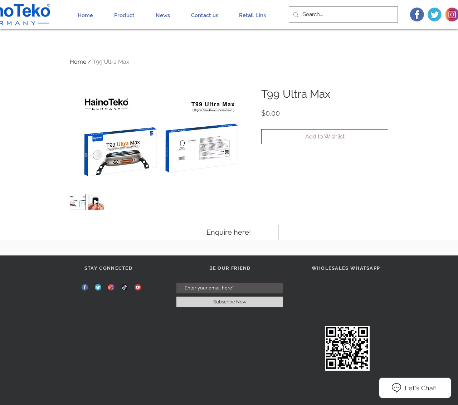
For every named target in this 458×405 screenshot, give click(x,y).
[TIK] (124, 287)
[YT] (138, 287)
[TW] (435, 14)
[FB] (417, 14)
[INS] (111, 287)
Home (78, 61)
